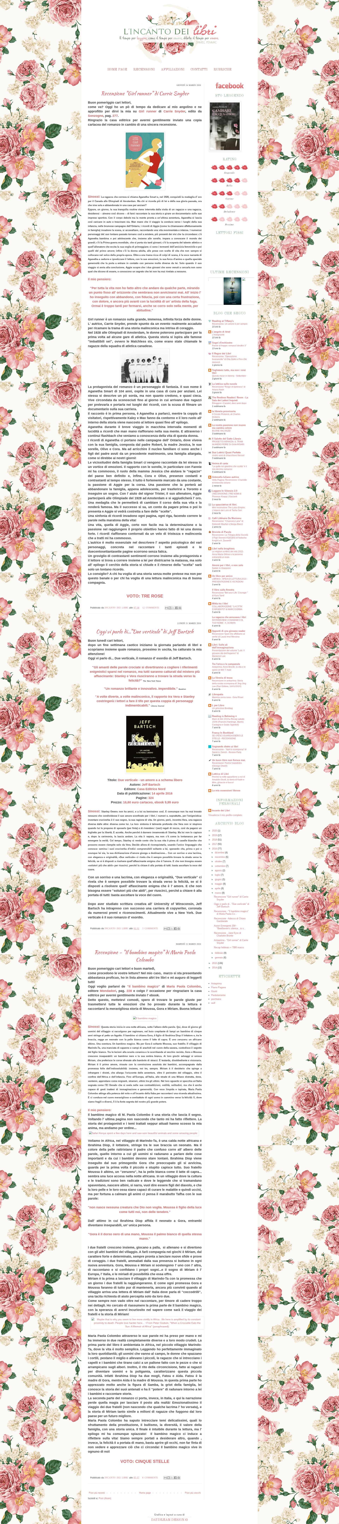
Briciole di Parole (221, 532)
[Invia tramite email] (166, 608)
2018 (215, 839)
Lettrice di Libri (220, 774)
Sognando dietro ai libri (225, 746)
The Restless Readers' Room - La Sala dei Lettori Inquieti (230, 399)
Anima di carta (220, 463)
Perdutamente (218, 995)
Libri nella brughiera (223, 548)
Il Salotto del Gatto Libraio (226, 438)
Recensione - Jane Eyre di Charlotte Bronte (227, 934)
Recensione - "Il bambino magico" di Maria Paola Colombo (144, 956)
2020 (215, 830)
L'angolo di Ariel (221, 331)
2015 (215, 963)
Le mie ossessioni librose (226, 790)
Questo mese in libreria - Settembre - (229, 376)
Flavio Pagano (218, 987)
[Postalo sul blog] (170, 608)
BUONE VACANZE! (221, 431)
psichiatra (216, 999)
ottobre (219, 861)
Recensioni (144, 69)
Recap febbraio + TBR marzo (229, 947)
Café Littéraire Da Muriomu (226, 518)
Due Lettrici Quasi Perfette (226, 452)
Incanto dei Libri (221, 810)
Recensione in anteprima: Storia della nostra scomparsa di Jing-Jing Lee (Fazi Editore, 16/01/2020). (229, 683)
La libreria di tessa (222, 677)
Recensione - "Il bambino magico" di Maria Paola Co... (231, 912)
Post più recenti (97, 1492)
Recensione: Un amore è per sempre (230, 324)
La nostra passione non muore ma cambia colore (229, 426)
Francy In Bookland (222, 732)
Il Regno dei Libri (221, 353)
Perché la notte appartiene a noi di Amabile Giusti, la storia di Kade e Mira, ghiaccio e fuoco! (228, 780)
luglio (218, 875)
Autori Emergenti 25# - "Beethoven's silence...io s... (230, 927)
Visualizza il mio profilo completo (225, 815)
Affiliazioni (172, 69)
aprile (218, 888)
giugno (218, 879)
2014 (215, 967)
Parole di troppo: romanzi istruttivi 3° (229, 345)
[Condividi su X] (173, 608)
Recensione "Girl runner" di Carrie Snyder (145, 93)
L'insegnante (218, 334)
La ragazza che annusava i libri (229, 617)
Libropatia (217, 694)
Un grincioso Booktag (222, 708)
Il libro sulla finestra (223, 589)
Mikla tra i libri (220, 603)
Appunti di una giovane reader (228, 631)
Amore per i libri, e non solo (227, 565)
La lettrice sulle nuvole (224, 384)
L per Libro (218, 705)
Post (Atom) (105, 1498)
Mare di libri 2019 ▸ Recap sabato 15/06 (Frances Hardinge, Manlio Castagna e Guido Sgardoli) (228, 722)
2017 (215, 844)
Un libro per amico (222, 576)
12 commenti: (151, 607)
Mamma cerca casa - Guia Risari (227, 697)
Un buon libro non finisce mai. (229, 760)
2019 (215, 835)
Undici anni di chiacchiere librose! (228, 455)
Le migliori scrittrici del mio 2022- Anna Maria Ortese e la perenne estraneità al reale (228, 554)
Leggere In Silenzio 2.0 (224, 491)
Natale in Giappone (221, 568)
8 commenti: (150, 1477)
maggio (219, 884)
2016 (215, 848)
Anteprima (216, 983)
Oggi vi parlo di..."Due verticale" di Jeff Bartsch (145, 631)
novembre (220, 857)
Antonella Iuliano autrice (225, 477)
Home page (117, 69)
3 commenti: (150, 928)
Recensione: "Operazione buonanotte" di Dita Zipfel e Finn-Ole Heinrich (229, 359)
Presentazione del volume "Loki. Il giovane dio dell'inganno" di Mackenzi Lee (228, 653)
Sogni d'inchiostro (222, 342)
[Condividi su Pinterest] (180, 608)
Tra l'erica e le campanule (226, 664)
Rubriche (222, 69)
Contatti (199, 69)
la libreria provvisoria (224, 411)
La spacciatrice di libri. (224, 504)
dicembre (220, 852)
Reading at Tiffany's (223, 321)
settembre (220, 866)
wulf (213, 1003)
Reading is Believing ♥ (224, 716)
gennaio (219, 957)
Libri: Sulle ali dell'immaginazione (223, 646)
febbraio (219, 953)
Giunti (214, 991)
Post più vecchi (193, 1492)
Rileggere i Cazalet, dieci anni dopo (229, 403)
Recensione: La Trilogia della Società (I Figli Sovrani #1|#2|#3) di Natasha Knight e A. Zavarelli (230, 538)
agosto (218, 870)
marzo (218, 893)
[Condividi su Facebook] (176, 608)
